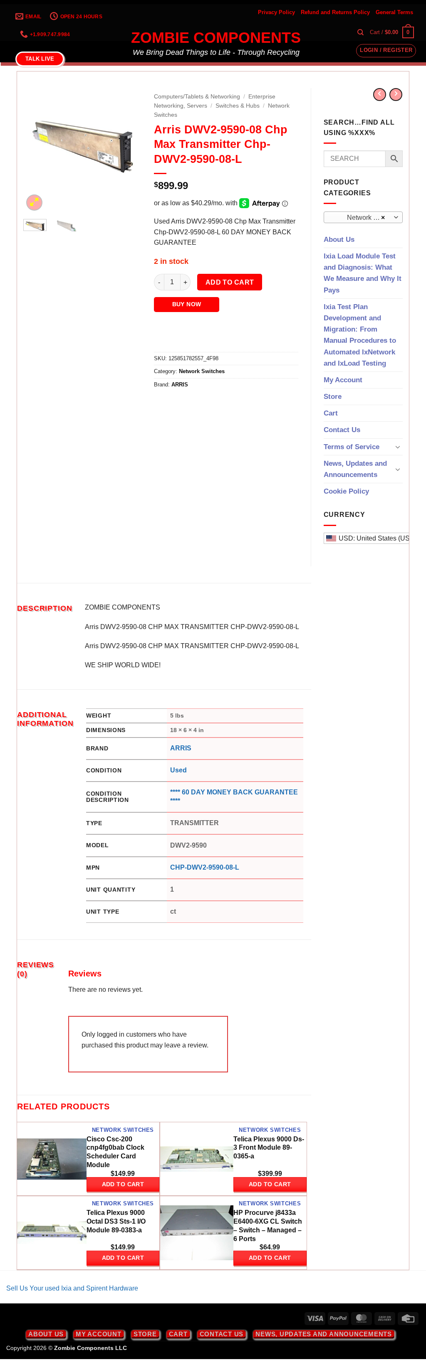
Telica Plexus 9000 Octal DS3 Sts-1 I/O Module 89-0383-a (116, 1221)
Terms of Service (351, 447)
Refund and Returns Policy (335, 12)
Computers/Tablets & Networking (197, 96)
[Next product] (379, 94)
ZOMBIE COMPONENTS (216, 37)
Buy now (186, 304)
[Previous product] (395, 94)
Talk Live (39, 59)
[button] (392, 32)
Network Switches (202, 371)
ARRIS (179, 384)
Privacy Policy (276, 12)
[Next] (128, 147)
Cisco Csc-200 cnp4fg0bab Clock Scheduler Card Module (115, 1152)
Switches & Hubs (237, 106)
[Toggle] (398, 447)
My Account (343, 380)
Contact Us (342, 430)
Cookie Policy (346, 491)
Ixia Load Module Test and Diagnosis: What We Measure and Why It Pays (362, 273)
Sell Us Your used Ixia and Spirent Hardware (72, 1288)
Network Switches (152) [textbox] (362, 217)
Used (178, 770)
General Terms (394, 12)
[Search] (360, 32)
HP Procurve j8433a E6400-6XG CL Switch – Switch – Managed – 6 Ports (267, 1225)
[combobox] (363, 217)
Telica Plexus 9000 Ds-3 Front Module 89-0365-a (268, 1148)
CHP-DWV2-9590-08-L (204, 867)
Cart (331, 413)
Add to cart (230, 282)
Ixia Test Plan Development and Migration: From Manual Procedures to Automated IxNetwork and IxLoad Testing (360, 335)
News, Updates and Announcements (355, 469)
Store (333, 397)
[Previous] (36, 147)
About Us (339, 239)
